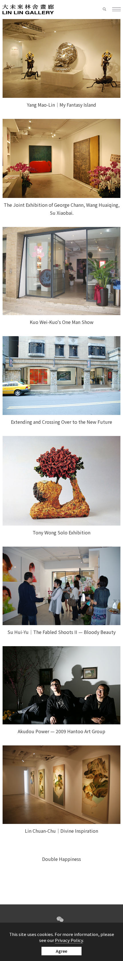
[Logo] (28, 9)
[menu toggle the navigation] (116, 9)
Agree (61, 951)
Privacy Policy (69, 940)
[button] (107, 9)
